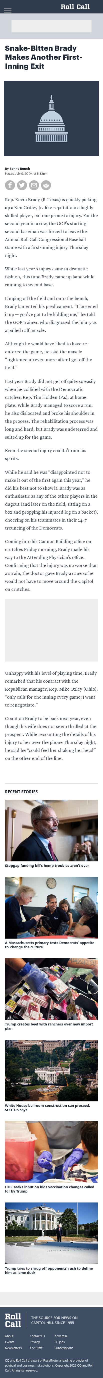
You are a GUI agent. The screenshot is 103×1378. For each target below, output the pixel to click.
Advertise (61, 1336)
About (9, 1336)
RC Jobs (59, 1342)
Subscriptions (63, 1348)
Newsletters (13, 1348)
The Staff (36, 1348)
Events (9, 1342)
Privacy (35, 1342)
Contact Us (37, 1336)
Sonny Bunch (20, 168)
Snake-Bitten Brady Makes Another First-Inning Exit (43, 57)
